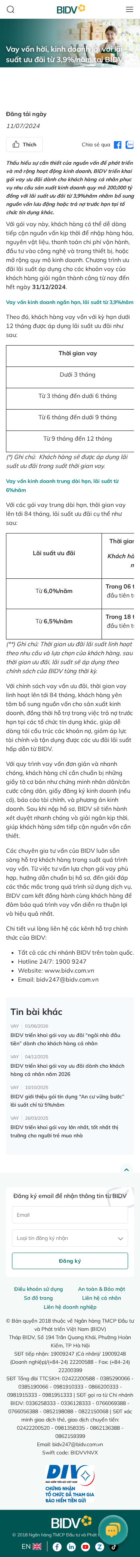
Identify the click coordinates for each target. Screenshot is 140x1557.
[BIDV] (70, 1522)
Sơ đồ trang (38, 1298)
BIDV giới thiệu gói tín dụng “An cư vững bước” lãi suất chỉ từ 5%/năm (67, 1100)
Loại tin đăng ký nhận (42, 1238)
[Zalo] (99, 1546)
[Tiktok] (113, 1546)
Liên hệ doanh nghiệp (70, 1307)
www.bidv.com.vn (69, 970)
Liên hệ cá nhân (101, 1298)
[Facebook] (57, 1546)
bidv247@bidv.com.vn (67, 979)
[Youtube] (85, 1546)
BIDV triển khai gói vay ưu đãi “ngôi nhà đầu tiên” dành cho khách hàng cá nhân (65, 1039)
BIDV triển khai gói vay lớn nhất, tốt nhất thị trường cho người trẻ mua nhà (64, 1131)
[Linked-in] (71, 1546)
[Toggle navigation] (129, 9)
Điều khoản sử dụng (38, 1289)
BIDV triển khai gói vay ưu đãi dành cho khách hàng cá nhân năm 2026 (67, 1069)
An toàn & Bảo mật (101, 1289)
